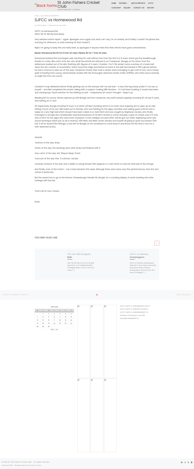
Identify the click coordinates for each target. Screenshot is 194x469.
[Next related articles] (157, 243)
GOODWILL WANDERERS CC (129, 318)
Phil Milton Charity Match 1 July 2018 (132, 315)
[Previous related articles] (151, 243)
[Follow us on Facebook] (182, 462)
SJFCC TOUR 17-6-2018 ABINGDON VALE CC (135, 306)
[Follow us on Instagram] (185, 462)
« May (52, 329)
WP (11, 465)
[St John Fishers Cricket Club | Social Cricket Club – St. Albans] (46, 5)
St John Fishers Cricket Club (20, 462)
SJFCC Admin (42, 25)
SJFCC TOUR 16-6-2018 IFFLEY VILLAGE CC (134, 309)
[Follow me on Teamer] (188, 462)
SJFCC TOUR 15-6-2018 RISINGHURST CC (134, 312)
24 (54, 323)
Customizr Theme (34, 465)
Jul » (56, 329)
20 (71, 320)
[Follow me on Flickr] (191, 462)
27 (71, 323)
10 (54, 317)
